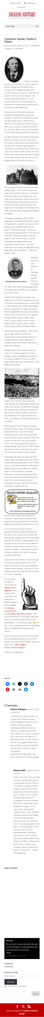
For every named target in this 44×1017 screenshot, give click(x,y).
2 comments (18, 48)
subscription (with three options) (19, 614)
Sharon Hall (11, 45)
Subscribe (11, 982)
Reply (35, 762)
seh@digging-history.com (16, 956)
